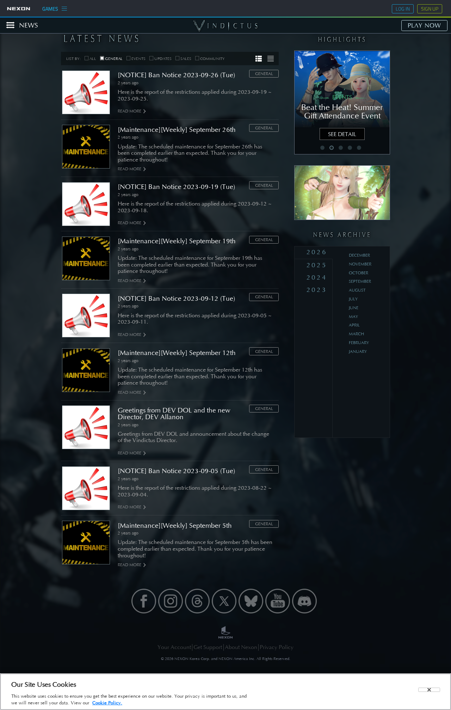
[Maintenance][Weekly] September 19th (177, 241)
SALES (185, 58)
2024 (317, 277)
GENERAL (114, 58)
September (360, 281)
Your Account (174, 647)
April (354, 325)
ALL (92, 58)
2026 (317, 252)
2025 (317, 265)
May (353, 316)
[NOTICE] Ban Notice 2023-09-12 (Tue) (176, 298)
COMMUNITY (212, 58)
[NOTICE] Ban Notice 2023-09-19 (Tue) (176, 187)
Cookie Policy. (107, 702)
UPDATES (163, 58)
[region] (225, 691)
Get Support (207, 647)
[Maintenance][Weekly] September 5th (175, 525)
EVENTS (138, 58)
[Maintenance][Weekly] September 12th (177, 353)
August (357, 290)
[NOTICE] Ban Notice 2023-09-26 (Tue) (176, 75)
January (358, 351)
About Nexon (241, 647)
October (358, 272)
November (360, 264)
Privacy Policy (277, 647)
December (359, 255)
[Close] (429, 689)
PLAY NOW (424, 25)
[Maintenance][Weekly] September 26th (177, 130)
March (356, 333)
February (359, 342)
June (353, 307)
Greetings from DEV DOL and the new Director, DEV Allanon (174, 413)
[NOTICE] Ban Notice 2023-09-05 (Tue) (176, 471)
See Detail (342, 134)
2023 (317, 290)
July (353, 298)
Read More (129, 111)
